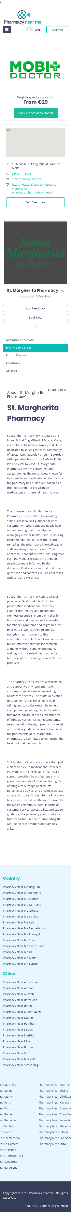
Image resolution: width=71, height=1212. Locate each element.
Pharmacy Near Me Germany (22, 904)
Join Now (57, 30)
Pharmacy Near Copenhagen (22, 1012)
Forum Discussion (18, 355)
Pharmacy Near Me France (20, 899)
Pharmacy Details (18, 348)
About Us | (32, 1206)
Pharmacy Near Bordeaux (20, 1047)
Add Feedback (35, 308)
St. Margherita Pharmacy (32, 290)
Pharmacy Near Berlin (17, 1006)
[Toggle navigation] (7, 29)
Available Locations (20, 340)
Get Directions (35, 202)
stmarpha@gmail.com (26, 179)
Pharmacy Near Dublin (18, 1018)
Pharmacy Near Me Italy (19, 922)
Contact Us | (48, 1206)
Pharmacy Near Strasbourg (21, 1065)
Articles (11, 371)
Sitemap (62, 1206)
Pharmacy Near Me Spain (19, 940)
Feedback (13, 363)
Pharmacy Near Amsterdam (21, 982)
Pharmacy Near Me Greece (20, 910)
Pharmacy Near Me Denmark (22, 893)
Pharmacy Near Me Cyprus (20, 964)
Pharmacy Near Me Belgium (21, 887)
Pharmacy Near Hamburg (19, 1023)
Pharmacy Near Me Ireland (20, 916)
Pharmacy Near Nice (16, 1041)
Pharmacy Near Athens (18, 988)
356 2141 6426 (21, 173)
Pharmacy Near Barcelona (20, 1000)
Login (38, 30)
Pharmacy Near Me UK (18, 952)
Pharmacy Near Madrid (18, 1035)
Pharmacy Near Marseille (19, 1059)
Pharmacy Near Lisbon (18, 1029)
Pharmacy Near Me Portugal (21, 934)
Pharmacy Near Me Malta (19, 958)
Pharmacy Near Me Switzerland (24, 946)
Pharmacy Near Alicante (19, 994)
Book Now (35, 318)
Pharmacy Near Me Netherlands (24, 928)
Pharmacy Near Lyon (16, 1053)
